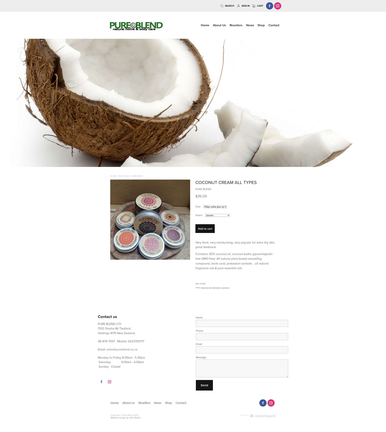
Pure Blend (137, 176)
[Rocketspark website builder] (258, 416)
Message (201, 357)
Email (199, 344)
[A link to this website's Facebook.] (269, 5)
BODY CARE (124, 176)
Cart (259, 6)
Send (204, 385)
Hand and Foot (206, 288)
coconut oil (225, 288)
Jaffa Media (135, 417)
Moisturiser (216, 288)
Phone (199, 330)
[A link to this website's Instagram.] (277, 5)
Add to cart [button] (205, 228)
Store (113, 176)
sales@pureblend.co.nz (122, 349)
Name (199, 317)
